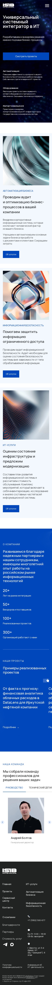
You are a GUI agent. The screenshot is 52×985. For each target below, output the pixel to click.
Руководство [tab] (14, 787)
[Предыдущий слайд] (2, 822)
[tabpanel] (26, 822)
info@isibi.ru (30, 978)
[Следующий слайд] (49, 822)
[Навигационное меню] (47, 5)
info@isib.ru (29, 976)
